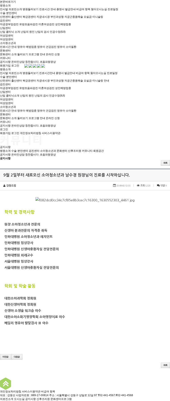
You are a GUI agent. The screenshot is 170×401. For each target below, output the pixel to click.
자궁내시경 (43, 16)
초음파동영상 (48, 61)
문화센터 (5, 50)
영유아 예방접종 (27, 46)
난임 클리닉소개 (9, 95)
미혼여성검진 (46, 24)
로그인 (15, 65)
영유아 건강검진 (46, 46)
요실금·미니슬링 (93, 16)
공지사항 (5, 61)
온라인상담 (18, 61)
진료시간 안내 (47, 9)
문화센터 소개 (8, 54)
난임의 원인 (28, 31)
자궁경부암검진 (9, 24)
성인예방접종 (63, 24)
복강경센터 (29, 16)
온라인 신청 (53, 54)
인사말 (4, 9)
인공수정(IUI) (58, 31)
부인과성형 (57, 16)
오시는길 (19, 399)
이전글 (5, 356)
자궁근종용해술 (73, 16)
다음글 (16, 356)
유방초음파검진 (28, 24)
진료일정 (113, 9)
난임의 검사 (42, 31)
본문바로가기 (8, 1)
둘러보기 (22, 54)
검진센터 (5, 20)
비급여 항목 (83, 9)
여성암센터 (6, 35)
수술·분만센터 (8, 13)
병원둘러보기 (31, 9)
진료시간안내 (47, 73)
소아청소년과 (8, 43)
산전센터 (5, 16)
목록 (165, 163)
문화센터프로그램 (61, 399)
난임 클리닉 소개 (10, 31)
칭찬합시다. (32, 61)
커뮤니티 (5, 58)
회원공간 (98, 150)
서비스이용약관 (51, 133)
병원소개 (5, 5)
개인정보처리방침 (30, 133)
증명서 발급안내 (66, 9)
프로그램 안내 (37, 54)
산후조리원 (74, 150)
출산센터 (16, 16)
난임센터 (5, 28)
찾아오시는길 (99, 9)
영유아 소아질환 (66, 46)
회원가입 (5, 65)
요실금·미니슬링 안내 (96, 80)
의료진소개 (15, 9)
